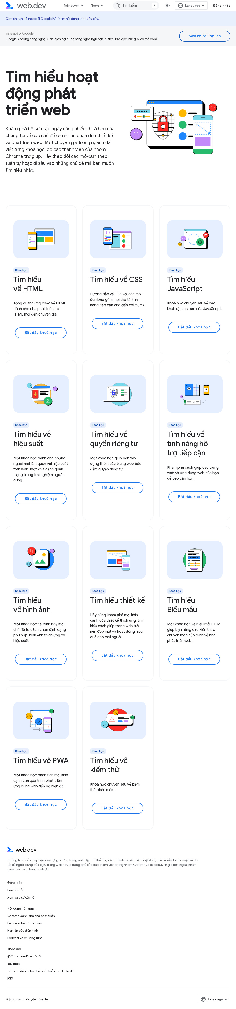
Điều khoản (14, 999)
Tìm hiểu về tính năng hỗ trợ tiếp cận (187, 443)
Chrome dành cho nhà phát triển (31, 916)
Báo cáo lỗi (15, 890)
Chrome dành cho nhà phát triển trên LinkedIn (40, 971)
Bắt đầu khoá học (41, 333)
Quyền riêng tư (37, 999)
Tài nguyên (72, 5)
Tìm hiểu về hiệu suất (32, 439)
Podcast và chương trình (25, 938)
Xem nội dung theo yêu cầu (78, 19)
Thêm (95, 5)
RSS (10, 978)
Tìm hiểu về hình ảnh (32, 605)
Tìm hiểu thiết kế (117, 600)
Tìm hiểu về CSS (116, 279)
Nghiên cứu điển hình (22, 930)
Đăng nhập (222, 5)
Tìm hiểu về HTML (28, 284)
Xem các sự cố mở (20, 897)
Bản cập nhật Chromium (24, 923)
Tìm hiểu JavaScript (185, 284)
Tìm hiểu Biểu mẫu (182, 605)
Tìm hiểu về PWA (40, 760)
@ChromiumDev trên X (24, 956)
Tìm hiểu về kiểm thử (108, 765)
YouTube (13, 964)
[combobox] (136, 5)
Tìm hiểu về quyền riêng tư (114, 439)
